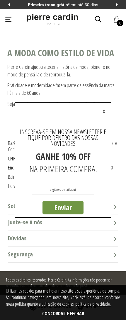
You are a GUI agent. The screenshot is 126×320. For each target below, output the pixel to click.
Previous (9, 4)
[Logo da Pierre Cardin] (52, 19)
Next (117, 4)
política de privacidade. (93, 304)
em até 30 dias (63, 5)
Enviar (63, 207)
